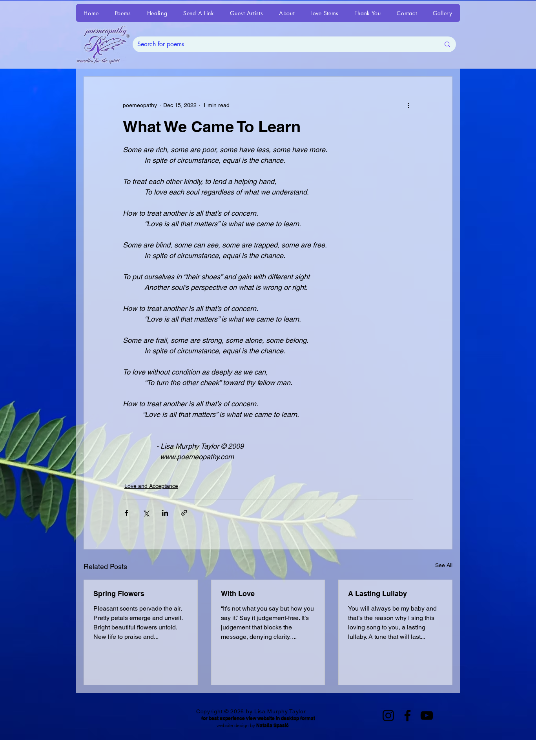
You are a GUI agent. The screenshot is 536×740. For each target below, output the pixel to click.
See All (443, 565)
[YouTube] (426, 715)
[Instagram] (388, 715)
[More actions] (408, 105)
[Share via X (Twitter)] (145, 512)
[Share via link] (184, 512)
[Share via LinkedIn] (165, 512)
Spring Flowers (118, 593)
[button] (123, 13)
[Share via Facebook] (126, 512)
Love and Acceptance (151, 486)
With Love (238, 593)
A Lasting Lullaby (377, 593)
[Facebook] (407, 715)
